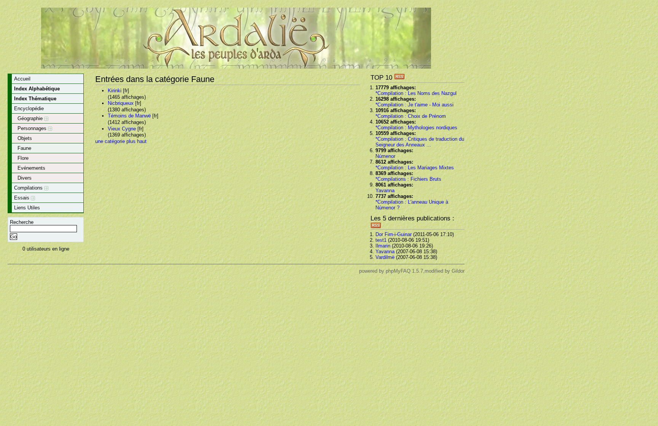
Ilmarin (382, 246)
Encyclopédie (29, 108)
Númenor (385, 156)
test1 (380, 240)
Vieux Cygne (122, 129)
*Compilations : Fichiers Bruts (408, 179)
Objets (25, 138)
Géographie (31, 118)
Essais (22, 198)
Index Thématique (35, 98)
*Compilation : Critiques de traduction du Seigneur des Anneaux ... (419, 142)
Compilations (29, 188)
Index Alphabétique (37, 89)
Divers (25, 178)
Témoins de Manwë (129, 116)
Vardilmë (384, 257)
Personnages (33, 128)
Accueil (22, 79)
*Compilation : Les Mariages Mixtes (414, 167)
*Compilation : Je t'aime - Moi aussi (414, 105)
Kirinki (114, 90)
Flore (23, 158)
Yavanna (384, 190)
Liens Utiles (27, 208)
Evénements (31, 168)
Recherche (22, 222)
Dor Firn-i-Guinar (393, 234)
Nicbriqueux (121, 103)
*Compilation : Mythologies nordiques (416, 127)
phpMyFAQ (398, 271)
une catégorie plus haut (121, 141)
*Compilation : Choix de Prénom (410, 116)
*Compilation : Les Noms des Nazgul (416, 93)
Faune (24, 148)
